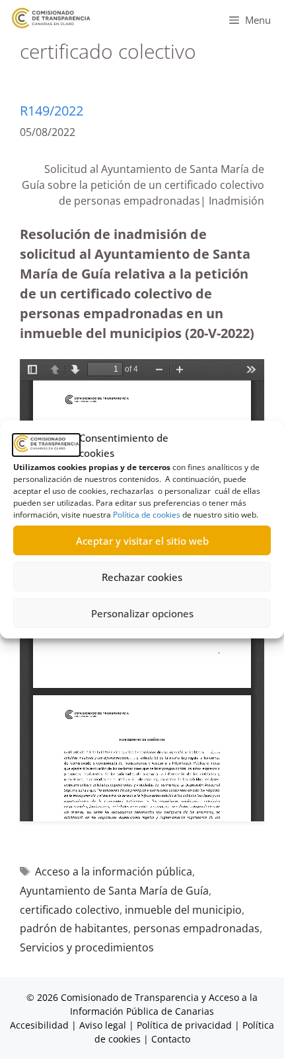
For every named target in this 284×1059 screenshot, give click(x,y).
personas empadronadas (196, 928)
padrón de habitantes (74, 928)
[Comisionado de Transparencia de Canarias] (51, 18)
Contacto (170, 1039)
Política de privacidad (184, 1025)
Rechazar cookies (142, 577)
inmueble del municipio (183, 910)
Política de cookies (146, 514)
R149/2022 (51, 111)
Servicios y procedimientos (87, 947)
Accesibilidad (40, 1025)
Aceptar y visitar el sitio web (142, 540)
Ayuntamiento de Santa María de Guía (114, 890)
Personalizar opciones (142, 613)
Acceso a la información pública (113, 871)
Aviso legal (102, 1025)
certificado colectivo (70, 910)
